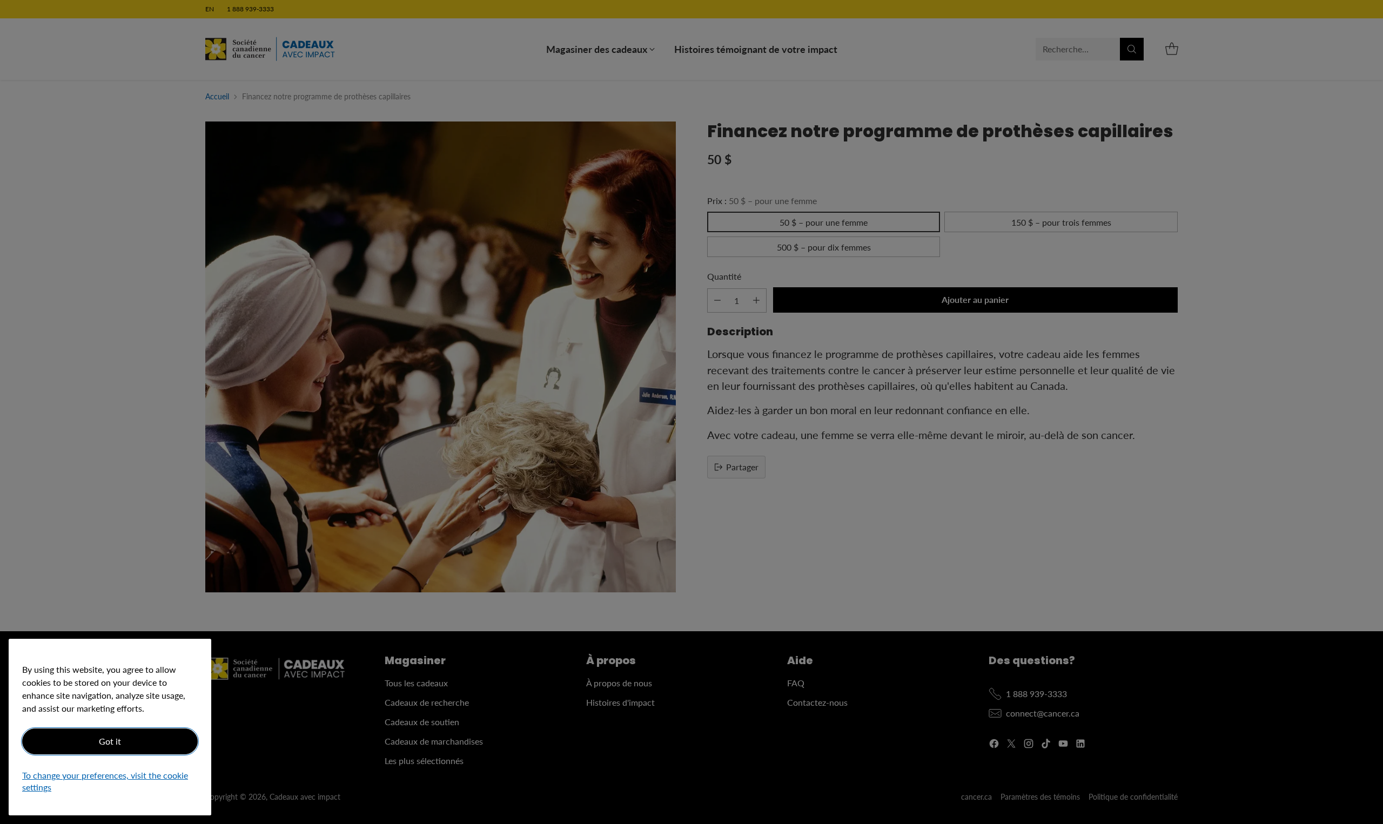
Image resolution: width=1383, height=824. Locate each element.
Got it (110, 741)
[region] (110, 727)
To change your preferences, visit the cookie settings (105, 782)
